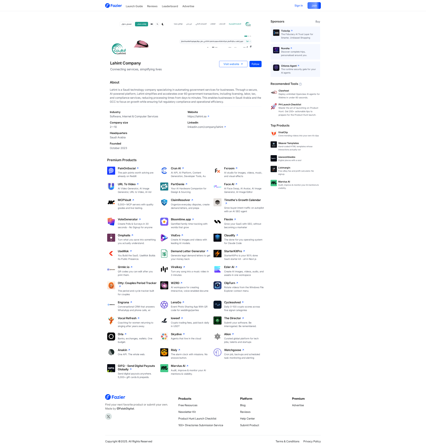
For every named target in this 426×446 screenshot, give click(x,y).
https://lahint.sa (197, 116)
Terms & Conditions (287, 441)
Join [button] (314, 5)
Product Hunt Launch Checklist (197, 418)
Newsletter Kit (187, 412)
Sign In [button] (299, 5)
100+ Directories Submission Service (200, 425)
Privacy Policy (312, 441)
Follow (255, 64)
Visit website (231, 64)
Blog (243, 405)
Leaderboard (170, 6)
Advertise (188, 6)
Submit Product (249, 425)
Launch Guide (134, 6)
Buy (318, 21)
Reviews (152, 6)
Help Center (247, 418)
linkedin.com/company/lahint (205, 126)
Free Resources (187, 405)
